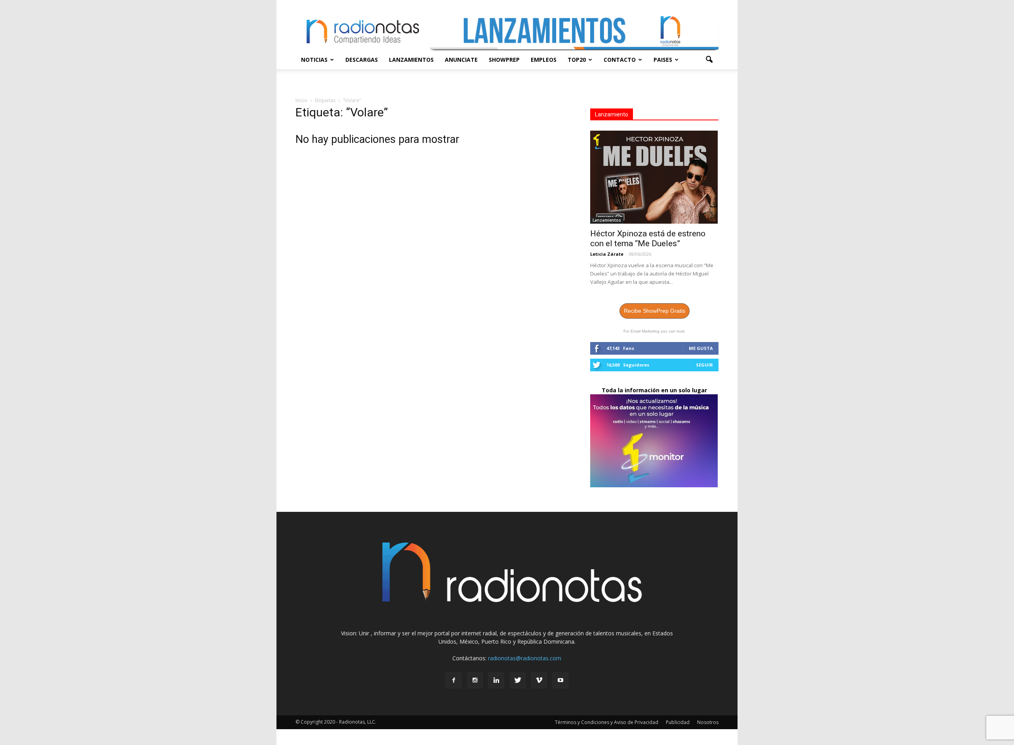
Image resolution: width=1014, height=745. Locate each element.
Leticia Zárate (606, 254)
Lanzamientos (411, 59)
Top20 (577, 59)
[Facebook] (453, 680)
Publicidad (678, 722)
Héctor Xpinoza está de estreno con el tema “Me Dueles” (647, 238)
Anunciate (461, 59)
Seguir (704, 365)
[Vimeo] (539, 680)
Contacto (620, 59)
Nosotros (708, 722)
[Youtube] (560, 680)
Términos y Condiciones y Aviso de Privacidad (606, 722)
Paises (663, 59)
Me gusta (701, 348)
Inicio (301, 100)
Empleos (544, 59)
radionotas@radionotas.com (524, 658)
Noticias (314, 59)
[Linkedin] (496, 680)
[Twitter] (518, 680)
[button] (709, 59)
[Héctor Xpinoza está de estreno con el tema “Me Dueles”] (654, 177)
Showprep (504, 59)
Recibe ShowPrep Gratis (654, 311)
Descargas (361, 59)
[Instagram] (475, 680)
